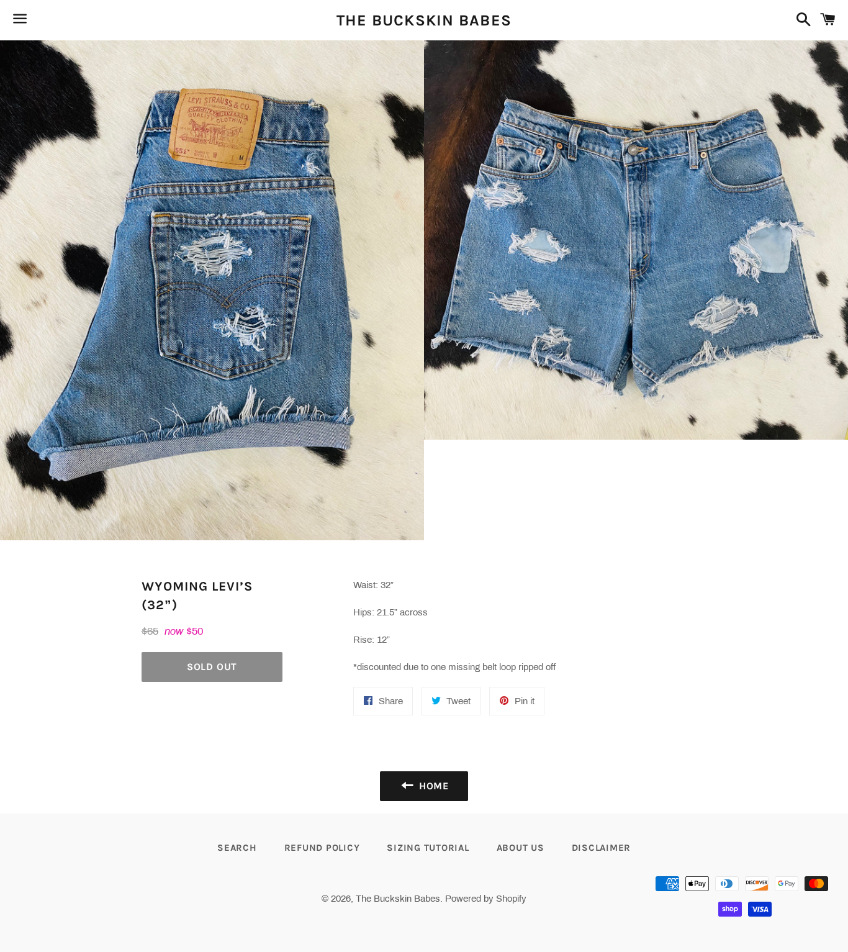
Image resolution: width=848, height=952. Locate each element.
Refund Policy (322, 847)
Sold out (212, 667)
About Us (520, 847)
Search (237, 847)
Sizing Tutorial (428, 847)
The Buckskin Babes (424, 20)
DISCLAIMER (601, 847)
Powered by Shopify (485, 899)
